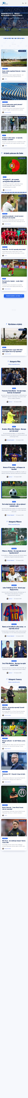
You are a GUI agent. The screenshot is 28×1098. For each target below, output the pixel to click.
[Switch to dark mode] (23, 3)
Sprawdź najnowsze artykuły (13, 296)
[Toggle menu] (25, 3)
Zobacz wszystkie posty (14, 364)
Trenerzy (5, 705)
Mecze (4, 347)
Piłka (4, 135)
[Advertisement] (14, 44)
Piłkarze (5, 213)
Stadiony (5, 68)
